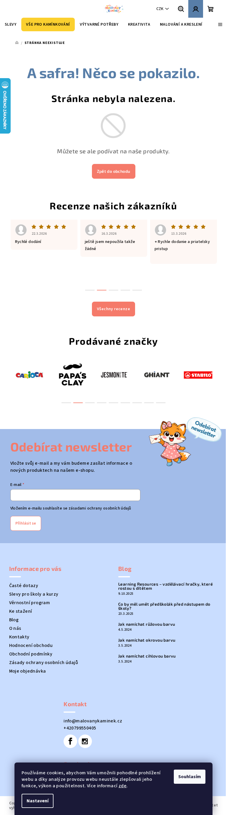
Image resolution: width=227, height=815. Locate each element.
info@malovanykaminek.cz (93, 721)
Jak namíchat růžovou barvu (146, 624)
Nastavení (37, 801)
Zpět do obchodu (113, 171)
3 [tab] (90, 402)
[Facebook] (70, 741)
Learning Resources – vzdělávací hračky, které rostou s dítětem (165, 586)
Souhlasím (189, 776)
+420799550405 (80, 728)
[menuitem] (10, 24)
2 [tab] (78, 402)
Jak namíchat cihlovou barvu (147, 656)
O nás (15, 628)
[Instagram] (85, 741)
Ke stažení (20, 611)
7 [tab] (137, 402)
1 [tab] (66, 402)
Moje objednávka (27, 671)
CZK (159, 9)
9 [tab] (161, 402)
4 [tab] (101, 402)
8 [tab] (149, 402)
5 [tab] (113, 402)
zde (123, 786)
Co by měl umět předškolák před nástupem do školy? (164, 606)
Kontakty (19, 637)
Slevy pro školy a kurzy (34, 594)
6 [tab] (125, 402)
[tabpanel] (30, 374)
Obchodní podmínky (31, 654)
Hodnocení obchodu (31, 645)
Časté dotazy (23, 585)
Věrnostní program (29, 602)
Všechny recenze (113, 309)
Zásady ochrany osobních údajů (43, 662)
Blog (14, 620)
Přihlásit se (25, 523)
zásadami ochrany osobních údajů (100, 508)
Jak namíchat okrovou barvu (146, 640)
